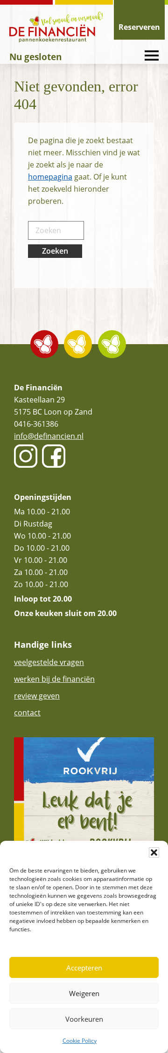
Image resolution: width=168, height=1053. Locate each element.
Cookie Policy (80, 1041)
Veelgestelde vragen (49, 662)
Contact (27, 712)
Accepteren (84, 967)
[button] (154, 852)
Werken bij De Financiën (54, 679)
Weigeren (84, 993)
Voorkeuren (84, 1019)
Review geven (37, 696)
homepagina (50, 177)
